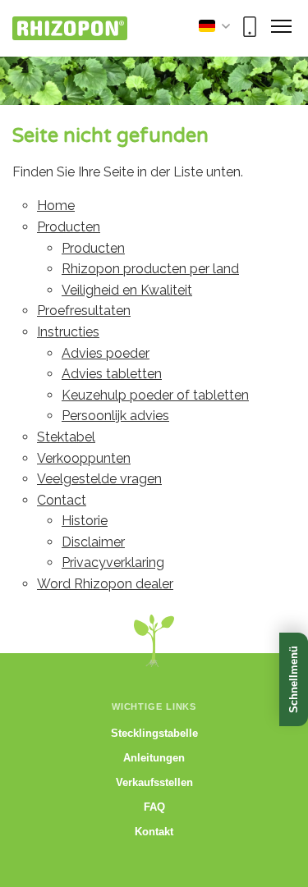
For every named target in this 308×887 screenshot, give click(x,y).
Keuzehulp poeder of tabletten (155, 395)
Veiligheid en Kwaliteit (127, 290)
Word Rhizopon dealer (105, 584)
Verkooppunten (84, 458)
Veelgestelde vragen (99, 479)
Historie (85, 520)
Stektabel (66, 437)
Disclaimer (93, 542)
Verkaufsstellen (154, 782)
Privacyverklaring (113, 562)
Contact (61, 500)
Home (56, 205)
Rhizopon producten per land (150, 269)
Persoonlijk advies (115, 415)
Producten (68, 227)
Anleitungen (154, 758)
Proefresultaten (84, 310)
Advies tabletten (112, 374)
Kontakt (154, 831)
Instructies (68, 332)
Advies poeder (105, 353)
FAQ (154, 807)
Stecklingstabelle (154, 733)
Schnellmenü (293, 679)
